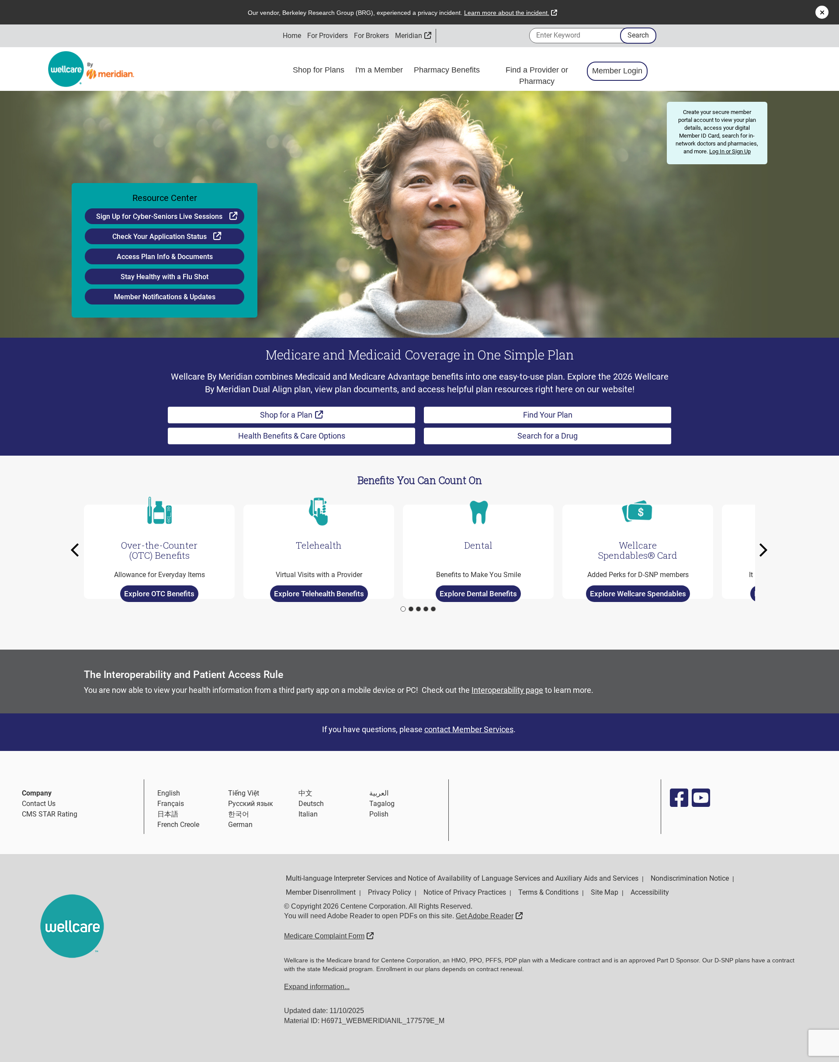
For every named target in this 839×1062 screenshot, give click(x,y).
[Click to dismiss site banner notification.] (822, 12)
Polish (378, 814)
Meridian (413, 35)
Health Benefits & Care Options (291, 435)
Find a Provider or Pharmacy (537, 76)
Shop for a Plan (313, 414)
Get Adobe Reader (489, 916)
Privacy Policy (389, 892)
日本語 (167, 814)
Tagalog (382, 803)
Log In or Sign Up (730, 151)
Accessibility (650, 892)
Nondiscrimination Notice (690, 878)
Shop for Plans (320, 70)
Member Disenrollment (321, 892)
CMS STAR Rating (49, 814)
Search (638, 35)
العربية (378, 793)
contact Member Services (468, 729)
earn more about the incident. (510, 12)
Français (170, 803)
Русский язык (250, 803)
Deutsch (311, 803)
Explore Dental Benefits (478, 593)
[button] (77, 550)
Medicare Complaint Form (329, 936)
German (240, 824)
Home (292, 35)
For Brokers (371, 35)
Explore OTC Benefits (159, 593)
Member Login (617, 70)
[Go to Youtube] (700, 798)
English (168, 793)
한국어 (238, 814)
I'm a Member (380, 70)
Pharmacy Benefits (448, 70)
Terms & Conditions (548, 892)
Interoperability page (507, 690)
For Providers (327, 35)
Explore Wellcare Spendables (638, 593)
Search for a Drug (547, 435)
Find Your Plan (547, 414)
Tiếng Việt (243, 793)
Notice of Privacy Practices (464, 892)
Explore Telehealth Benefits (319, 593)
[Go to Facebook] (678, 798)
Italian (308, 814)
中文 (305, 793)
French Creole (178, 824)
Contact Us (38, 803)
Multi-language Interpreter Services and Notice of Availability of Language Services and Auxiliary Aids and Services (462, 878)
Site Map (604, 892)
